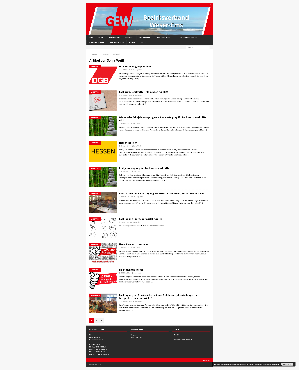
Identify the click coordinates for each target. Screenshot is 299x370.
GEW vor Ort (114, 38)
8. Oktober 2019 (126, 301)
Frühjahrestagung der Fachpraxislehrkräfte (144, 168)
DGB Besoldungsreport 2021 (135, 66)
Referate (129, 38)
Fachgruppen (144, 38)
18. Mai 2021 (125, 123)
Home (91, 38)
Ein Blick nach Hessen (131, 269)
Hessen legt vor (128, 142)
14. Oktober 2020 (127, 197)
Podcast (132, 43)
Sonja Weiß (138, 70)
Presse (144, 43)
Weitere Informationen (272, 364)
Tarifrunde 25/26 (116, 43)
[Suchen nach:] (198, 47)
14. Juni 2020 (125, 247)
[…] (140, 79)
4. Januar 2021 (125, 171)
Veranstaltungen (96, 43)
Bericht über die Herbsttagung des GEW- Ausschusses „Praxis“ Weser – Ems (161, 193)
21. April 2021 (125, 146)
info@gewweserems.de (184, 340)
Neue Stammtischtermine (133, 244)
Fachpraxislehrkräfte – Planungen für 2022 (143, 92)
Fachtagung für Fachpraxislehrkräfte (140, 219)
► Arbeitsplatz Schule (186, 38)
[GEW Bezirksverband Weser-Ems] (149, 34)
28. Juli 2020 (125, 222)
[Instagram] (210, 5)
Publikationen (163, 38)
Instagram (206, 360)
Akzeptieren (287, 364)
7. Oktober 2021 (126, 70)
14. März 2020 (125, 273)
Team (100, 38)
